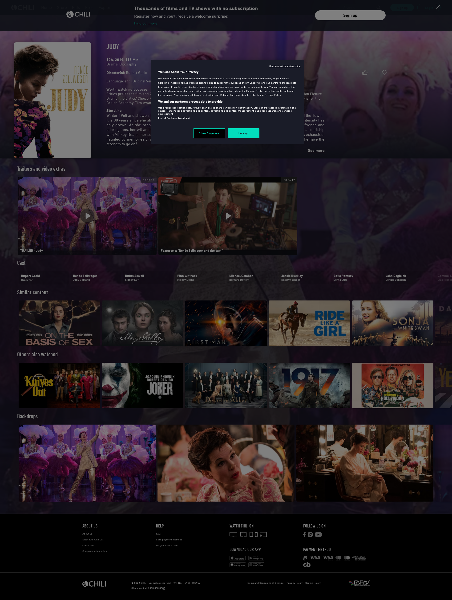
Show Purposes (209, 133)
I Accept (243, 133)
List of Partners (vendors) (174, 118)
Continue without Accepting (285, 65)
